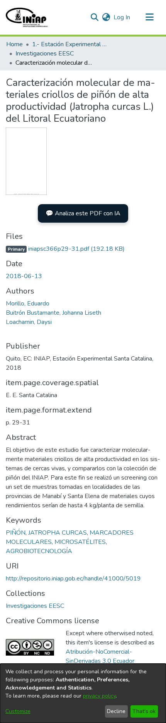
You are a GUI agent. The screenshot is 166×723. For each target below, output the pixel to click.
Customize (17, 711)
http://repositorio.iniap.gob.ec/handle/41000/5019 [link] (73, 578)
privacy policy (99, 696)
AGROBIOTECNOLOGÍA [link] (39, 551)
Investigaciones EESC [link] (44, 53)
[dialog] (83, 693)
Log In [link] (122, 17)
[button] (26, 17)
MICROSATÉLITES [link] (80, 542)
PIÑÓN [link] (15, 532)
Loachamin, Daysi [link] (29, 322)
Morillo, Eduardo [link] (27, 303)
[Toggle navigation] (149, 17)
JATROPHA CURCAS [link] (57, 532)
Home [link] (14, 44)
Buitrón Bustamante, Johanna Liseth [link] (53, 313)
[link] (65, 249)
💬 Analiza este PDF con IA (83, 213)
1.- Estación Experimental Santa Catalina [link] (70, 44)
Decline (116, 711)
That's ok (144, 711)
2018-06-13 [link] (24, 276)
